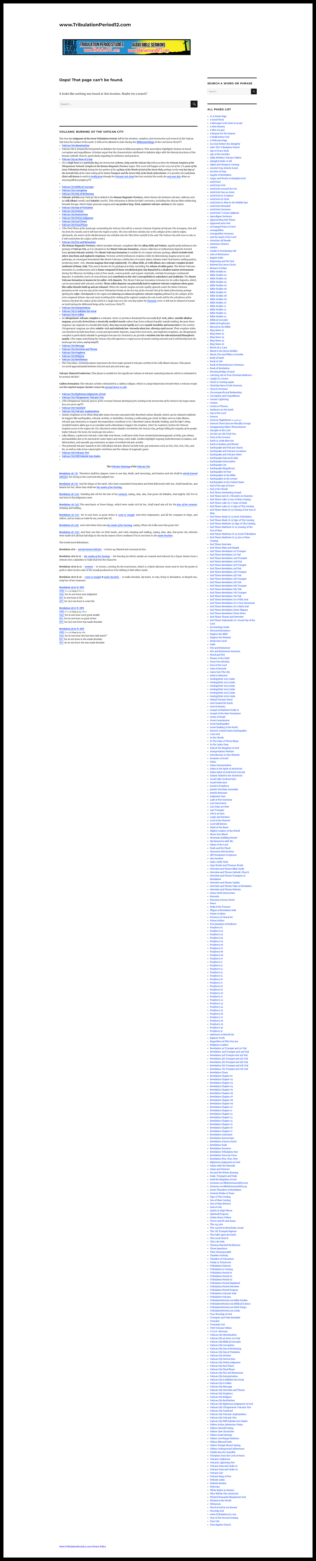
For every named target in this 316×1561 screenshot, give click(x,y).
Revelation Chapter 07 (221, 1096)
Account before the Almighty (225, 144)
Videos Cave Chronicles (222, 1431)
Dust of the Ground (220, 437)
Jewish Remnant (218, 793)
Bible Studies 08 (218, 295)
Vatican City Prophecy (73, 352)
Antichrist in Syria (219, 199)
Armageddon (217, 230)
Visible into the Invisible (222, 1452)
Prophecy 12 (216, 965)
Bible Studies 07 (218, 292)
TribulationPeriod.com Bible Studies (229, 1300)
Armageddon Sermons (222, 233)
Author (213, 247)
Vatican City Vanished (73, 408)
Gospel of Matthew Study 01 (224, 710)
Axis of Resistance (219, 254)
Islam (213, 761)
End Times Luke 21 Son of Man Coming (230, 499)
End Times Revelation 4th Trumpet (228, 572)
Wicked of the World (220, 1500)
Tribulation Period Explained (225, 1283)
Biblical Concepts (219, 320)
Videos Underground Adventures (227, 1448)
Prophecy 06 (216, 944)
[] (68, 473)
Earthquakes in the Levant (223, 478)
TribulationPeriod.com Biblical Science (230, 1303)
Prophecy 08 (216, 951)
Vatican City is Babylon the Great (79, 311)
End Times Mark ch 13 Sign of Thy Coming (232, 520)
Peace (213, 903)
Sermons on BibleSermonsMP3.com (229, 1183)
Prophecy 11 (216, 962)
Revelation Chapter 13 (221, 1117)
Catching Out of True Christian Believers (231, 375)
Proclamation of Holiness (223, 924)
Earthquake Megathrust (222, 468)
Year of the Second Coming (224, 1517)
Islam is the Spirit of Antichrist (226, 768)
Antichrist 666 (218, 185)
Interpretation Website (222, 751)
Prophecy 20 (216, 993)
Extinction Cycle (218, 641)
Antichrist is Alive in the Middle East (229, 202)
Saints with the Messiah (222, 1165)
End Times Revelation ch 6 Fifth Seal (229, 599)
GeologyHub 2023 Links (222, 685)
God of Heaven (217, 706)
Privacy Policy (217, 920)
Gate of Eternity (218, 668)
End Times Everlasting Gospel (225, 492)
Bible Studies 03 (218, 278)
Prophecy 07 (216, 948)
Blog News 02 (217, 333)
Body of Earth (217, 358)
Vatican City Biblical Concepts (78, 187)
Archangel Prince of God (223, 226)
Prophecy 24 (216, 1007)
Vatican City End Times (74, 221)
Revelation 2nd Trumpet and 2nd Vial (229, 1051)
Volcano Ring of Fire (220, 1476)
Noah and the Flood (220, 848)
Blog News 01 (217, 330)
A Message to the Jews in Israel (226, 123)
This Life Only (217, 1241)
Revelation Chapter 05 (221, 1089)
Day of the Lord (218, 413)
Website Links (217, 1479)
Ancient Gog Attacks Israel (224, 168)
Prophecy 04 (216, 938)
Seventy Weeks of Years (222, 1193)
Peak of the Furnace (220, 906)
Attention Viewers (219, 244)
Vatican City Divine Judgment (77, 218)
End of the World (219, 489)
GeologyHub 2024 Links (222, 689)
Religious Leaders (219, 1045)
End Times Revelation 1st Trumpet (228, 551)
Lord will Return (218, 824)
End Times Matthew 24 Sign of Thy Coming (232, 523)
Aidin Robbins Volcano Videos (225, 157)
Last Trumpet (217, 810)
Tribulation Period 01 (221, 1272)
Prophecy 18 (216, 986)
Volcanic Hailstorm (220, 1459)
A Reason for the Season (222, 133)
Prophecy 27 (216, 1017)
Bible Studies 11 (218, 306)
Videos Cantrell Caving (221, 1428)
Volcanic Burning (120, 466)
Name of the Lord (219, 844)
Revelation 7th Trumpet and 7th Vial (229, 1069)
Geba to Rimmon (219, 675)
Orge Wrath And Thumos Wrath (226, 865)
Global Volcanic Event (221, 699)
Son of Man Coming (220, 1200)
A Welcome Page (218, 140)
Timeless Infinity (219, 1255)
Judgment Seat (217, 796)
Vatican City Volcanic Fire (75, 452)
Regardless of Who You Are (224, 1041)
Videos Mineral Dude (221, 1442)
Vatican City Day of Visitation (77, 207)
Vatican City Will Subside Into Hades (229, 1421)
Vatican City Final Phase (75, 225)
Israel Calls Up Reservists (223, 779)
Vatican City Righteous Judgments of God (83, 394)
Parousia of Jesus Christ (222, 900)
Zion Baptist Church (220, 1524)
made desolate (111, 577)
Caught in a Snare (219, 378)
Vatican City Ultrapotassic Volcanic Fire (83, 397)
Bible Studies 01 (218, 271)
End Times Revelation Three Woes (228, 613)
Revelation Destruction (222, 1138)
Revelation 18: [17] (69, 515)
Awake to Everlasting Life (223, 251)
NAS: (61, 594)
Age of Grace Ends (219, 150)
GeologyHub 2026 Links (222, 696)
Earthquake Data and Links (224, 458)
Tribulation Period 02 (221, 1276)
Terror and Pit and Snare (223, 1221)
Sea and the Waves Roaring (224, 1172)
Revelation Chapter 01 (221, 1076)
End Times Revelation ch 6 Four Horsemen (232, 603)
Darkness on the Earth (222, 409)
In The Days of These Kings (224, 741)
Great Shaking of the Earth (224, 727)
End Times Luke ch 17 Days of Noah (228, 503)
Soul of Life (216, 1207)
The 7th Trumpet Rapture (223, 1231)
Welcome (215, 1486)
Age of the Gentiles (220, 154)
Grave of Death (217, 717)
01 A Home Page (218, 116)
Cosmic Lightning (219, 399)
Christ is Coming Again (222, 382)
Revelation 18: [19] (69, 532)
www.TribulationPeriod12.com (95, 24)
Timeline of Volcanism (222, 1259)
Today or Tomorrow (220, 1262)
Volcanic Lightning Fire (222, 1462)
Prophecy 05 (216, 941)
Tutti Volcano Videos (221, 1328)
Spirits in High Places (221, 1210)
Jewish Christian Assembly (224, 789)
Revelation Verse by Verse (223, 1155)
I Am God (215, 734)
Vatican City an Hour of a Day (77, 159)
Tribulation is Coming (221, 1269)
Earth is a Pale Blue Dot (222, 440)
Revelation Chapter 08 (221, 1100)
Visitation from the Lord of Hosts (227, 1455)
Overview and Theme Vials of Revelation (231, 886)
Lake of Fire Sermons (221, 799)
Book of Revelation (220, 368)
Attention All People (220, 240)
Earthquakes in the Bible (223, 475)
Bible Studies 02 (218, 275)
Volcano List (216, 1473)
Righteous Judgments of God (225, 1162)
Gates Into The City (220, 672)
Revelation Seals (218, 1145)
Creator (214, 402)
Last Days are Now (219, 806)
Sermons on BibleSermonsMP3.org (228, 1186)
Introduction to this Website (225, 755)
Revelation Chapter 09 (221, 1103)
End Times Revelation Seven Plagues (229, 610)
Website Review (218, 1483)
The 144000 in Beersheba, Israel (226, 1227)
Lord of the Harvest (220, 820)
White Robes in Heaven (222, 1490)
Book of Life (216, 361)
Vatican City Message (73, 345)
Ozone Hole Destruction (222, 893)
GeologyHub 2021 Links (222, 679)
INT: (61, 601)
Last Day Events (218, 803)
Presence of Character (221, 917)
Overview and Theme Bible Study (227, 868)
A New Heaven (217, 126)
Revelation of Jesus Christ (223, 1141)
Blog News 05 (217, 344)
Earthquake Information (223, 461)
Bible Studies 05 (218, 285)
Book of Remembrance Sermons (227, 364)
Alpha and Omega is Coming (224, 164)
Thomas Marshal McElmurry (225, 1245)
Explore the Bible (219, 634)
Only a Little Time (219, 862)
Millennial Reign (145, 142)
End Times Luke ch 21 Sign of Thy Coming (232, 506)
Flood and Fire (217, 654)
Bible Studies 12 (218, 309)
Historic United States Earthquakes (228, 730)
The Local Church (219, 1238)
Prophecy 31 (216, 1031)
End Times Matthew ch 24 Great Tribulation (233, 534)
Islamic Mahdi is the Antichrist (226, 775)
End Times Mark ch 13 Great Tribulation (231, 516)
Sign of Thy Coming (220, 1196)
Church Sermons (219, 389)
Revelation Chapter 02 (221, 1079)
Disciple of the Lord (220, 430)
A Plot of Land (217, 130)
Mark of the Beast (219, 827)
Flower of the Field (219, 658)
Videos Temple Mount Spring (225, 1445)
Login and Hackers (220, 817)
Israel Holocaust (218, 782)
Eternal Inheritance (220, 630)
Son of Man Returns (220, 1203)
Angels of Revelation (220, 175)
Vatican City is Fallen (73, 314)
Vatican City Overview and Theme (79, 349)
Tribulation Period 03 (221, 1279)
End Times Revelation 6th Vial (225, 589)
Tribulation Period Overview (224, 1286)
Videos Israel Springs (221, 1435)
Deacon (214, 416)
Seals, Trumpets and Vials (223, 1176)
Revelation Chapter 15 (221, 1124)
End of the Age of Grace (222, 485)
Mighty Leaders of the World (225, 830)
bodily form (97, 176)
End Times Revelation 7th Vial (225, 596)
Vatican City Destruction (75, 214)
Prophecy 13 (216, 969)
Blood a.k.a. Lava (218, 347)
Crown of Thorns (219, 406)
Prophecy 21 (216, 996)
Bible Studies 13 (218, 313)
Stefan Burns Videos (220, 1217)
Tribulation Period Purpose (224, 1290)
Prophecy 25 (216, 1010)
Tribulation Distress (220, 1265)
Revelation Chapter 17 (221, 1131)
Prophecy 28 (216, 1020)
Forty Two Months (220, 661)
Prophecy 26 (216, 1013)
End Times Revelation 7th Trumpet (228, 592)
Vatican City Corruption (74, 190)
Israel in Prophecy (219, 786)
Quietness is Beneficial (222, 1034)
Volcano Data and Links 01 (223, 1466)
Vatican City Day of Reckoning (78, 193)
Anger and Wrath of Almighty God (228, 178)
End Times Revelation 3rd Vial (225, 568)
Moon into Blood (219, 834)
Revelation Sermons (220, 1148)
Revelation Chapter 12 (221, 1114)
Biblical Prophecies (220, 323)
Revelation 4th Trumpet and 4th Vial (229, 1058)
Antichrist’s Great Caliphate (224, 213)
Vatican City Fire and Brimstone (79, 242)
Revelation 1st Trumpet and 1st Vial (228, 1048)
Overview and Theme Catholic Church (229, 872)
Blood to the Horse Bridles (223, 351)
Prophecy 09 (216, 955)
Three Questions (218, 1248)
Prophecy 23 (216, 1003)
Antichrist (215, 181)
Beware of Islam (218, 268)
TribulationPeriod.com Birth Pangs (228, 1307)
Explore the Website (220, 637)
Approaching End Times (222, 219)
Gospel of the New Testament (225, 713)
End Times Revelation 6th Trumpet (228, 585)
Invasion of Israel (219, 758)
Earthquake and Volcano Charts (226, 447)
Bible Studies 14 (218, 316)
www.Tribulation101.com (223, 1514)
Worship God (217, 1511)
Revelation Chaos (219, 1072)
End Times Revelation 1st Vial (225, 554)
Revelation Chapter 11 (221, 1110)
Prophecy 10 (216, 958)
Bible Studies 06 (218, 289)
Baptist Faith (216, 257)
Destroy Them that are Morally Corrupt (230, 423)
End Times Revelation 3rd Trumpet (228, 565)
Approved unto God (220, 223)
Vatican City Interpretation (76, 307)
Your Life (214, 1521)
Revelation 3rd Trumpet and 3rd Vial (229, 1055)
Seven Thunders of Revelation (225, 1190)
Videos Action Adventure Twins (226, 1424)
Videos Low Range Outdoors (224, 1438)
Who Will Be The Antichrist (224, 1493)
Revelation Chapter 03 (221, 1082)
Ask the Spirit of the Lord (223, 237)
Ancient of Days (218, 171)
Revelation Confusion (221, 1134)
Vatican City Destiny (72, 211)
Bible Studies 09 (218, 299)
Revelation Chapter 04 (221, 1086)
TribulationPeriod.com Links (225, 1310)
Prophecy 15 (216, 975)
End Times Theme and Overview (227, 616)
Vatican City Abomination (75, 145)
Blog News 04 (217, 340)
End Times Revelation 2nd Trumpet (228, 558)
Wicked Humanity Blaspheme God (228, 1497)
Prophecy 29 (216, 1024)
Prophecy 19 (216, 989)
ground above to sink (116, 387)
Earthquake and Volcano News (226, 454)
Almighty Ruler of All (221, 161)
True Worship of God (221, 1314)
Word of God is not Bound (223, 1507)
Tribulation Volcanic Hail (223, 1293)
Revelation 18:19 (67, 628)
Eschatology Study (219, 627)
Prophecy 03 (216, 934)
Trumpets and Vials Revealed (225, 1317)
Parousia (151, 301)
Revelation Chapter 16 (221, 1127)
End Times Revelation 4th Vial (225, 575)
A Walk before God (219, 137)
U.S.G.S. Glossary (219, 1331)
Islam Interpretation (220, 765)
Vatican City (143, 466)
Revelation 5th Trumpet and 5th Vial (229, 1062)
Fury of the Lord (218, 665)
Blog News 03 (217, 337)
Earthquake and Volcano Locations (228, 451)
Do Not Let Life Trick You (223, 433)
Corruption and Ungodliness (225, 396)
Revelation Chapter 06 (221, 1093)
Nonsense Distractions (222, 851)
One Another (216, 858)
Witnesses (215, 1504)
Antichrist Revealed (220, 206)
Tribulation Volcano (220, 1297)
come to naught (93, 577)
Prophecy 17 (216, 982)
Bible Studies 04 (218, 282)
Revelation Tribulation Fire (224, 1152)
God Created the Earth (221, 703)
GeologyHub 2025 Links (222, 692)
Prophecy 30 (216, 1027)
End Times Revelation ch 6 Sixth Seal (229, 606)
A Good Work (217, 119)
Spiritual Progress (219, 1214)
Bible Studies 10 (218, 302)
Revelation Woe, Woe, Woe (224, 1158)
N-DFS (80, 587)
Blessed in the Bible (220, 326)
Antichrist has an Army (222, 192)
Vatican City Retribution (75, 359)
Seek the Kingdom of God (223, 1179)
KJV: (61, 597)
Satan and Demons (220, 1169)
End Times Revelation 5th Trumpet (228, 578)
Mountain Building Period (223, 837)
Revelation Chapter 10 (221, 1107)
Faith (212, 644)
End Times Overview (220, 544)
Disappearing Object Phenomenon (228, 427)
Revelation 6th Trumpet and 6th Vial (229, 1065)
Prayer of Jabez (217, 913)
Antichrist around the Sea (223, 188)
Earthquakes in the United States (227, 482)
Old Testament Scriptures (223, 855)
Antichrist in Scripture (222, 195)
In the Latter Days (219, 744)
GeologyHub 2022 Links (222, 682)
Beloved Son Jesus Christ (223, 264)
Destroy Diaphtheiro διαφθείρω (226, 420)
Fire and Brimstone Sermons (225, 651)
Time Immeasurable (220, 1252)
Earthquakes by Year (220, 471)
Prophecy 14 (216, 972)
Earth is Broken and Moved (224, 444)
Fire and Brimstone (220, 648)
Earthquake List (218, 465)
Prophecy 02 (216, 931)
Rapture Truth (217, 1038)
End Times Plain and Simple (224, 547)
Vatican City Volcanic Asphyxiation (80, 411)
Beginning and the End (222, 261)
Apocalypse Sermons (221, 216)
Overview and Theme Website (225, 889)
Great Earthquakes (219, 723)
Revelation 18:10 (67, 587)
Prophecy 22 (216, 1000)
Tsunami (214, 1321)
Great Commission (220, 720)
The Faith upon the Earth (223, 1234)
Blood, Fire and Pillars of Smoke (226, 354)
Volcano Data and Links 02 (224, 1469)
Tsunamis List (217, 1324)
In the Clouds (217, 737)
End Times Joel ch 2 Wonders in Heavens (231, 496)
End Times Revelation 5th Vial (225, 582)
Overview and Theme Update (225, 882)
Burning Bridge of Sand (222, 371)
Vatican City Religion (73, 356)
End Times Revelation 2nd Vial (226, 561)
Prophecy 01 (216, 927)
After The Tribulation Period (224, 147)
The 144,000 (216, 1224)
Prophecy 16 (216, 979)
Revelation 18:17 (67, 608)
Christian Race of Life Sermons (226, 385)
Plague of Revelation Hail (223, 910)
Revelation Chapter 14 (221, 1120)
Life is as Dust (217, 813)
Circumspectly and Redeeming (226, 392)
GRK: (62, 590)
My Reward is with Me (221, 841)
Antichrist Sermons (220, 209)
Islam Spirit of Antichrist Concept (227, 772)
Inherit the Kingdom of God (224, 748)
